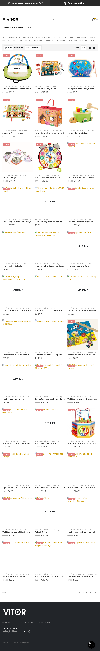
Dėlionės (47, 87)
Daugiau (28, 57)
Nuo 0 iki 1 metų (23, 87)
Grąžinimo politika (27, 622)
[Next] (96, 592)
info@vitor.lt (11, 631)
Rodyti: (77, 47)
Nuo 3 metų (62, 87)
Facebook (25, 631)
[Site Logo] (12, 19)
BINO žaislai (6, 87)
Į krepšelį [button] (61, 57)
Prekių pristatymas (9, 622)
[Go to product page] (17, 246)
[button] (4, 19)
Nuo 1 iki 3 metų (88, 87)
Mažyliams (14, 87)
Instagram (29, 631)
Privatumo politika (44, 622)
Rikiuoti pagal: (18, 47)
